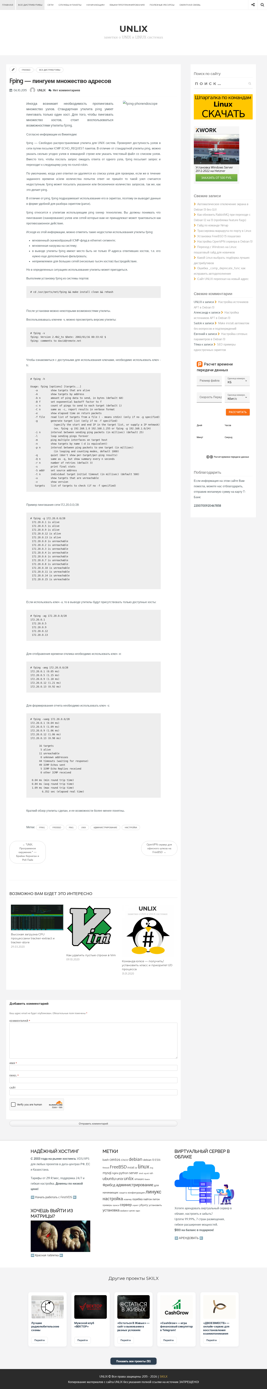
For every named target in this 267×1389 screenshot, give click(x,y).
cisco (124, 1160)
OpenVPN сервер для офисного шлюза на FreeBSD (159, 848)
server (133, 1173)
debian (135, 1159)
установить (155, 1205)
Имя (13, 1063)
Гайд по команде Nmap (212, 225)
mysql (107, 1173)
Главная (7, 4)
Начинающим (95, 4)
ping (71, 827)
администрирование (105, 827)
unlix (129, 1178)
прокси (116, 1205)
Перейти (39, 1340)
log (151, 1167)
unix (83, 827)
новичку (128, 1199)
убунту (143, 1205)
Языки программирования (127, 4)
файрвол (124, 1210)
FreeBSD (26, 70)
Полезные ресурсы (162, 4)
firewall (106, 1167)
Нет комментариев (66, 90)
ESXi (157, 1159)
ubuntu (109, 1178)
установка (111, 1210)
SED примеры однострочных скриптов (215, 347)
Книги (147, 1179)
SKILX (163, 1376)
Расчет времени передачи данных (231, 457)
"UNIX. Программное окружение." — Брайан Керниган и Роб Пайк (27, 852)
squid (146, 1173)
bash (106, 1160)
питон (156, 1199)
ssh (151, 1173)
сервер (126, 1204)
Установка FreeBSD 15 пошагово (219, 236)
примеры (107, 1205)
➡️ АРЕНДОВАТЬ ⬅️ (189, 1238)
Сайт (12, 1087)
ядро (138, 1210)
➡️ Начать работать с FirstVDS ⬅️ (53, 1197)
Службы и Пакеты (69, 4)
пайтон (147, 1199)
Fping (42, 827)
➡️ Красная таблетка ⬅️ (47, 1255)
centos (115, 1159)
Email (14, 1075)
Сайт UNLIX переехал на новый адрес (223, 279)
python (123, 1173)
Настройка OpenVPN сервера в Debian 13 (224, 241)
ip (136, 1167)
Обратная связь (189, 4)
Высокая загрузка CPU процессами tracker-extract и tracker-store (33, 938)
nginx (115, 1173)
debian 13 (148, 1160)
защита (123, 1192)
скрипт (135, 1205)
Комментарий (19, 1020)
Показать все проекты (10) (133, 1361)
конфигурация (136, 1192)
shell (141, 1173)
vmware (139, 1179)
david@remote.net (69, 340)
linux (143, 1166)
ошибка (137, 1199)
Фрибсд (109, 1185)
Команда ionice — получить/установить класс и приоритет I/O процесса (147, 965)
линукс (153, 1191)
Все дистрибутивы (30, 4)
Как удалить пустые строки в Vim (91, 955)
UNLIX (41, 90)
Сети (50, 4)
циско (132, 1210)
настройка (131, 827)
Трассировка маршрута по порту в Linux (224, 231)
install (131, 1167)
